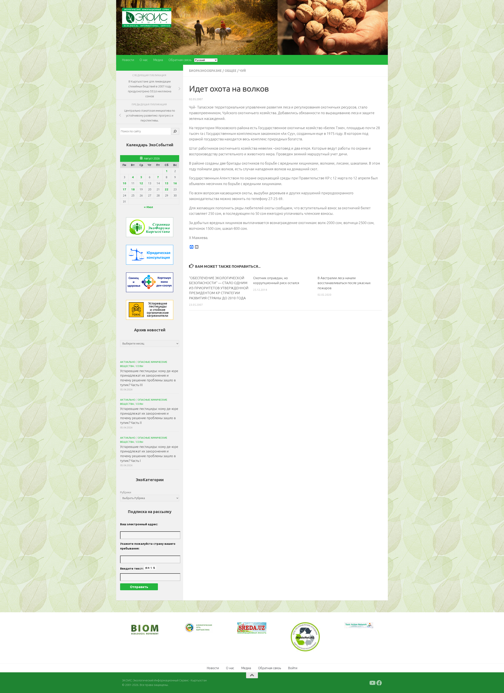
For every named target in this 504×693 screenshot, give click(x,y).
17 (124, 189)
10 (124, 183)
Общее (230, 70)
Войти (292, 667)
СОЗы (139, 366)
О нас (144, 60)
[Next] (204, 630)
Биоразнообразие (205, 70)
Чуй (242, 70)
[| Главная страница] (146, 17)
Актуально (127, 361)
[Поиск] (175, 131)
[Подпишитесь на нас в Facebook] (379, 682)
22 (166, 189)
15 (166, 183)
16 (175, 183)
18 (133, 189)
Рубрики (125, 492)
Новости (128, 60)
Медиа (158, 60)
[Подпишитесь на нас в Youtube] (372, 682)
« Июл (148, 207)
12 (141, 183)
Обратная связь (180, 60)
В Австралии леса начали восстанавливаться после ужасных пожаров (344, 283)
